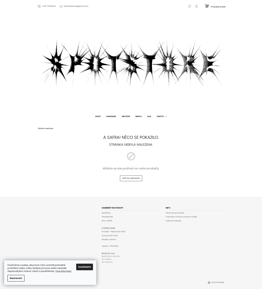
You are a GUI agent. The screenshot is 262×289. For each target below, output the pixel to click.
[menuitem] (98, 116)
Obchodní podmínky (175, 213)
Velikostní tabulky (173, 220)
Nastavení (16, 278)
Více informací (63, 271)
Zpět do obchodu (131, 178)
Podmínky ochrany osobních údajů (181, 216)
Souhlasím (84, 266)
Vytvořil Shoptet (217, 282)
